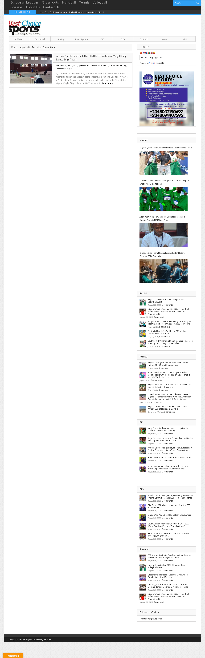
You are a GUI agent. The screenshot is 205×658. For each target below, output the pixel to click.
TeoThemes (47, 640)
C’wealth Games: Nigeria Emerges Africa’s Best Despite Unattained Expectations (164, 182)
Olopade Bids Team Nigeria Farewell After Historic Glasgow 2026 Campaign (162, 255)
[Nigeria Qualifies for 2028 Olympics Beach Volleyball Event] (163, 163)
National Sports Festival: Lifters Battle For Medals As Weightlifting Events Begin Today (91, 57)
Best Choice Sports (89, 65)
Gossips (16, 7)
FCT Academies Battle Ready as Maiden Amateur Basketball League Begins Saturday (170, 556)
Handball (69, 2)
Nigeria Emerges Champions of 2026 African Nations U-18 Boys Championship (168, 363)
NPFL (185, 39)
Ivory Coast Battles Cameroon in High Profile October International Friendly (72, 12)
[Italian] (150, 53)
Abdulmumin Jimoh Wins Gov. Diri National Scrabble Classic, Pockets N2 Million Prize (163, 218)
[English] (144, 53)
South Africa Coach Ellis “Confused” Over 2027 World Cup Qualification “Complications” (168, 467)
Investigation (81, 39)
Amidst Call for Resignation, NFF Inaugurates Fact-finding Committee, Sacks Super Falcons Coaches (170, 449)
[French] (147, 53)
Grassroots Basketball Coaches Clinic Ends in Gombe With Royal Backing (168, 576)
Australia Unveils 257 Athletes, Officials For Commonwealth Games (167, 332)
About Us (33, 7)
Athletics (19, 39)
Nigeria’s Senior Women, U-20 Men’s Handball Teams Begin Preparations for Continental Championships (168, 311)
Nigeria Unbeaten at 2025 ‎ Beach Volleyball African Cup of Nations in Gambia (167, 407)
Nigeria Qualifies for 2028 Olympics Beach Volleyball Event (165, 147)
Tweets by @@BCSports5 (150, 618)
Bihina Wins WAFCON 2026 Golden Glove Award (169, 457)
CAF (102, 39)
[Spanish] (153, 53)
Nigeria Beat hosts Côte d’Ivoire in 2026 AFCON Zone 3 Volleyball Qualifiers (169, 385)
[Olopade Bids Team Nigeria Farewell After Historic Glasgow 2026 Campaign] (163, 271)
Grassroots (50, 2)
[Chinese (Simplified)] (140, 53)
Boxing (60, 39)
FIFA (123, 39)
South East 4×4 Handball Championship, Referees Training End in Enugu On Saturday (170, 342)
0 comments (61, 65)
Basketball (40, 39)
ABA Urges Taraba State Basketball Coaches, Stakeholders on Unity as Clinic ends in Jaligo (168, 585)
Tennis (84, 2)
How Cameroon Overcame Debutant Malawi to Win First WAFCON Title (169, 534)
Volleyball (100, 2)
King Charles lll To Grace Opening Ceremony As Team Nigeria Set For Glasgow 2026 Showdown (169, 322)
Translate (160, 63)
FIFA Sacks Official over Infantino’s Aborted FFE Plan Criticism (169, 506)
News (164, 39)
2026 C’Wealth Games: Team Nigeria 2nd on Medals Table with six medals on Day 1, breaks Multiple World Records (169, 375)
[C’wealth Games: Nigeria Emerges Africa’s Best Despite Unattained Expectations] (163, 199)
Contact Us (51, 7)
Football (144, 39)
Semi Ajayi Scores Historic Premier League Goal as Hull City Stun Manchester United (170, 439)
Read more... (108, 83)
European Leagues (24, 2)
